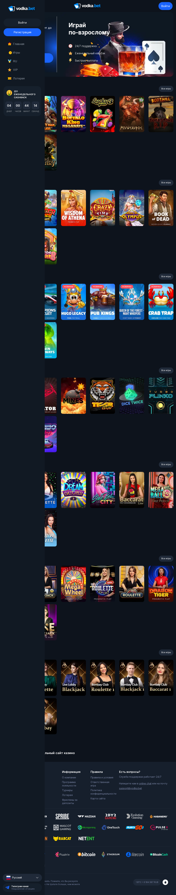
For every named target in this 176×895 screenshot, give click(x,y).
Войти (165, 6)
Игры (15, 52)
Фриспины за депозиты (69, 801)
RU (15, 61)
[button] (22, 878)
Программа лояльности (69, 784)
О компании (69, 777)
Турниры (67, 790)
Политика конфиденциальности (102, 792)
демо (73, 123)
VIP (15, 69)
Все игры (166, 88)
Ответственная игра (100, 784)
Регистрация (22, 32)
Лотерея (19, 78)
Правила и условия (102, 777)
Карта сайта (98, 798)
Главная (18, 44)
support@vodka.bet (130, 788)
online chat (145, 783)
